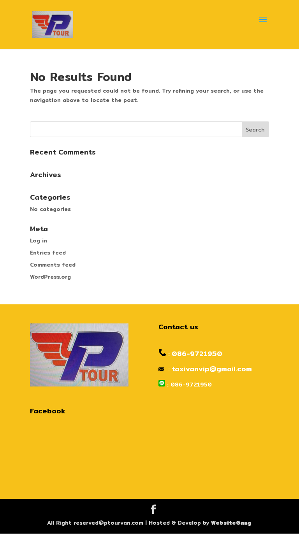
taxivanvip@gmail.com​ (212, 368)
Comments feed (53, 264)
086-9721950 (197, 353)
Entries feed (48, 252)
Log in (38, 240)
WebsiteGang (231, 522)
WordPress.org (50, 276)
